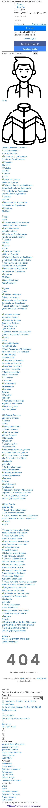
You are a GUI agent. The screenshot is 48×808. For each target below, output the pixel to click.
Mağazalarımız (8, 766)
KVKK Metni (7, 758)
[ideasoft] (11, 806)
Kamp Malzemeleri (10, 791)
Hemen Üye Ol (30, 39)
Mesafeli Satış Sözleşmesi (13, 744)
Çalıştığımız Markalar (11, 769)
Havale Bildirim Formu (11, 780)
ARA (35, 53)
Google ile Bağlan (30, 49)
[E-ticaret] (24, 806)
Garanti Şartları (8, 755)
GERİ (22, 678)
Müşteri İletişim (8, 777)
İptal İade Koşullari (10, 750)
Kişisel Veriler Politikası (12, 752)
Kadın (4, 788)
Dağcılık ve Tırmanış (11, 794)
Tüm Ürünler (7, 800)
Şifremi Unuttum (39, 24)
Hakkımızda (7, 763)
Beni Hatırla (20, 24)
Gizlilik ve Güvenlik (10, 747)
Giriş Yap (30, 28)
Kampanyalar (7, 772)
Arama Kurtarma (9, 797)
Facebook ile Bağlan (30, 44)
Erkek (4, 786)
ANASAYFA (41, 678)
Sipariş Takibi (8, 775)
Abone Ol (38, 698)
